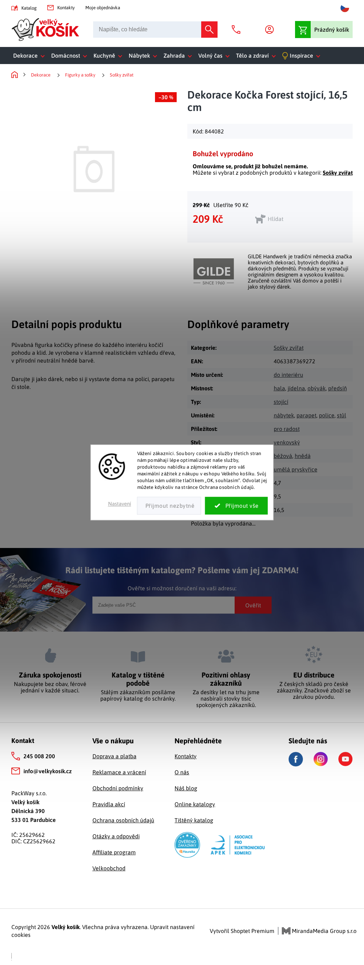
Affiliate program (114, 852)
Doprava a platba (114, 756)
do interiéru (288, 374)
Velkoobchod (108, 868)
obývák (316, 388)
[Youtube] (345, 759)
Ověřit (253, 605)
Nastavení (119, 504)
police (326, 415)
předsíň (337, 388)
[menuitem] (30, 55)
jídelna (296, 388)
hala (279, 388)
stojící (281, 402)
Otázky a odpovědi (116, 836)
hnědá (303, 456)
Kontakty (66, 7)
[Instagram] (321, 759)
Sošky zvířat (338, 172)
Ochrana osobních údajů (123, 820)
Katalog (29, 8)
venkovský (287, 442)
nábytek (284, 415)
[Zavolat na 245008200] (238, 30)
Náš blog (186, 788)
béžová (283, 456)
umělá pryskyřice (295, 469)
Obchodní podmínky (117, 788)
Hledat (209, 29)
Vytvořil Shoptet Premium (242, 931)
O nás (182, 772)
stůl (341, 415)
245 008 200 (39, 756)
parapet (306, 415)
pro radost (287, 429)
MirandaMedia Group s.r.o (323, 931)
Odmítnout (169, 506)
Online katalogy (195, 804)
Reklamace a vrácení (119, 772)
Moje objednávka (102, 7)
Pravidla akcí (108, 804)
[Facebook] (296, 759)
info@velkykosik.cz (47, 771)
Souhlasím (236, 506)
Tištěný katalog (194, 820)
